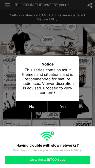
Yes (63, 106)
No (31, 106)
